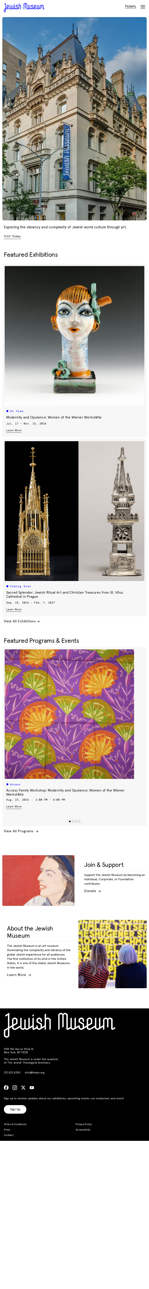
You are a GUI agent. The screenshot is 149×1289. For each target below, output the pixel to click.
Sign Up (15, 1109)
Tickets (130, 6)
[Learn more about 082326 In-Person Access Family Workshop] (74, 714)
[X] (23, 1087)
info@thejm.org (34, 1072)
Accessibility (83, 1130)
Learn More (14, 430)
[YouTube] (31, 1087)
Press (7, 1130)
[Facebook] (6, 1087)
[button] (70, 821)
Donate (92, 891)
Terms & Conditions (15, 1124)
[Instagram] (14, 1087)
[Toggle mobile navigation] (143, 7)
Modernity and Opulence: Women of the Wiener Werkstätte (54, 417)
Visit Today (12, 236)
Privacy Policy (84, 1124)
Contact (9, 1135)
